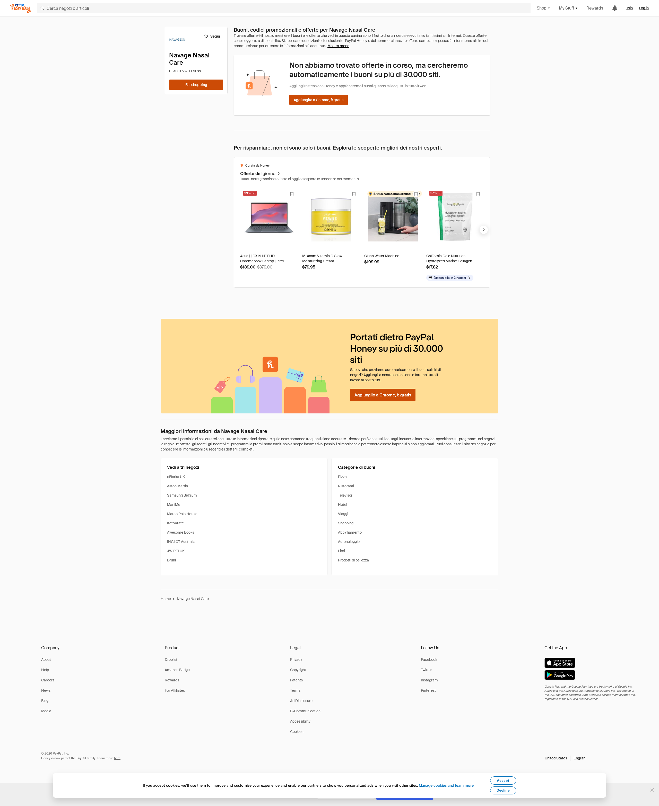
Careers (47, 680)
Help (45, 670)
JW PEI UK (176, 551)
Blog (44, 700)
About (46, 659)
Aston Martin (177, 486)
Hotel (342, 504)
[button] (565, 758)
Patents (296, 680)
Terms (295, 690)
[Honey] (20, 8)
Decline (503, 790)
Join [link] (629, 8)
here (117, 758)
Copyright (298, 670)
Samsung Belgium (182, 495)
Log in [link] (644, 8)
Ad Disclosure (301, 700)
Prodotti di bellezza (353, 560)
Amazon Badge (177, 670)
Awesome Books (180, 532)
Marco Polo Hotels (182, 514)
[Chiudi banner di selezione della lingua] (652, 790)
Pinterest (428, 690)
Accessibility (300, 721)
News (45, 690)
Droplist (171, 659)
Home (166, 598)
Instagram (429, 680)
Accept (503, 780)
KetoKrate (175, 523)
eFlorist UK (176, 476)
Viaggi (343, 514)
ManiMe (173, 504)
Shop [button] (542, 8)
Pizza (342, 476)
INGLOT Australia (181, 541)
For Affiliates (175, 690)
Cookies (296, 731)
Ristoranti (346, 486)
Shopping (345, 523)
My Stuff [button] (566, 8)
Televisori (345, 495)
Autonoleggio (349, 541)
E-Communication (305, 711)
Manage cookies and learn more (446, 785)
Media (46, 711)
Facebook (429, 659)
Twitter (426, 670)
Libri (341, 551)
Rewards (594, 8)
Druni (171, 560)
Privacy (296, 659)
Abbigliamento (350, 532)
